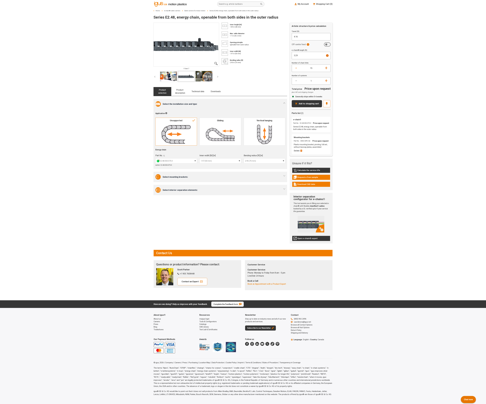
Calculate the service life (307, 171)
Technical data (198, 91)
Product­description (180, 91)
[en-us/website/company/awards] (204, 347)
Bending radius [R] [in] (253, 155)
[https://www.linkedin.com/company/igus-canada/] (257, 344)
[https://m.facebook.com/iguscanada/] (247, 344)
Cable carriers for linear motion (194, 11)
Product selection (162, 91)
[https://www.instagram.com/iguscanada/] (252, 344)
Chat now (468, 399)
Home (158, 11)
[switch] (327, 44)
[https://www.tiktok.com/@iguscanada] (272, 344)
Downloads (216, 91)
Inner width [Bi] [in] (207, 155)
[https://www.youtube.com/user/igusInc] (262, 344)
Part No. (159, 155)
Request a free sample (305, 178)
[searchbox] (239, 4)
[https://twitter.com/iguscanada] (267, 344)
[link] (311, 171)
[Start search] (261, 4)
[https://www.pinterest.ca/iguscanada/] (277, 344)
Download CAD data (304, 185)
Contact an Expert (190, 281)
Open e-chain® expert (305, 239)
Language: (301, 340)
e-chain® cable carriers (172, 11)
